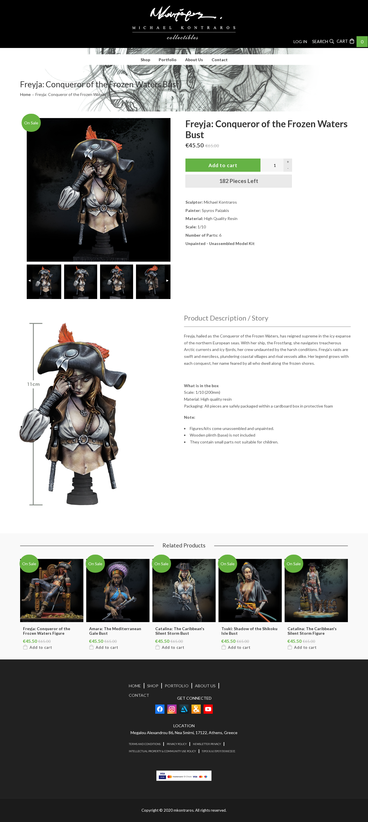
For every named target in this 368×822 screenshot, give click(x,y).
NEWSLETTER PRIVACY (207, 744)
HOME (135, 685)
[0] (346, 41)
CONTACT (139, 695)
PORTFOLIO (177, 685)
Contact (220, 59)
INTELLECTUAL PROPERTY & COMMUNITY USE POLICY (162, 751)
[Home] (184, 22)
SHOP (152, 685)
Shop (145, 59)
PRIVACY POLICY (177, 744)
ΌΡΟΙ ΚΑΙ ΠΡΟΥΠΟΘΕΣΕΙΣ (218, 751)
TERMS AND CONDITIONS (144, 744)
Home (25, 94)
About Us (194, 59)
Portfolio (168, 59)
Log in (300, 41)
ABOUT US (205, 685)
